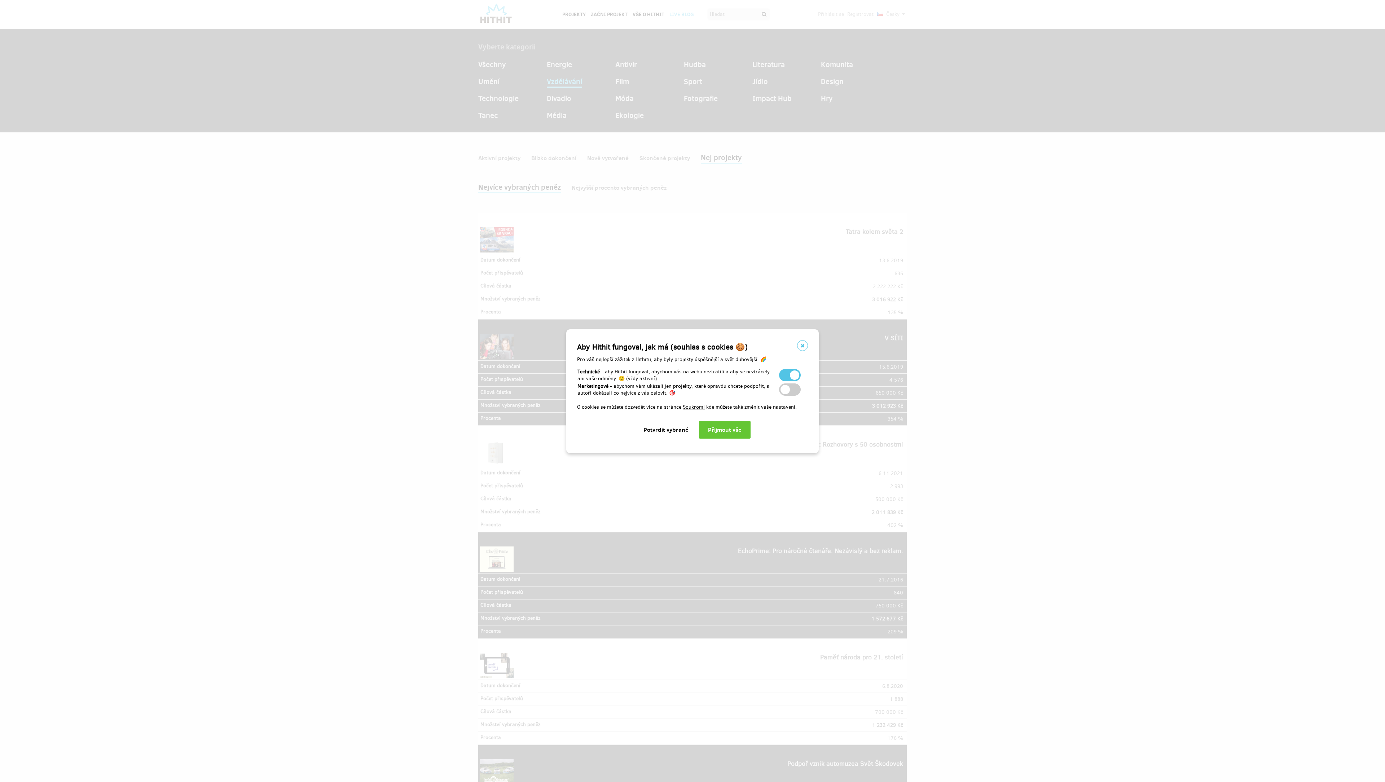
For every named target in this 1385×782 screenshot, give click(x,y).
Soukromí (694, 407)
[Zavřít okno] (802, 345)
